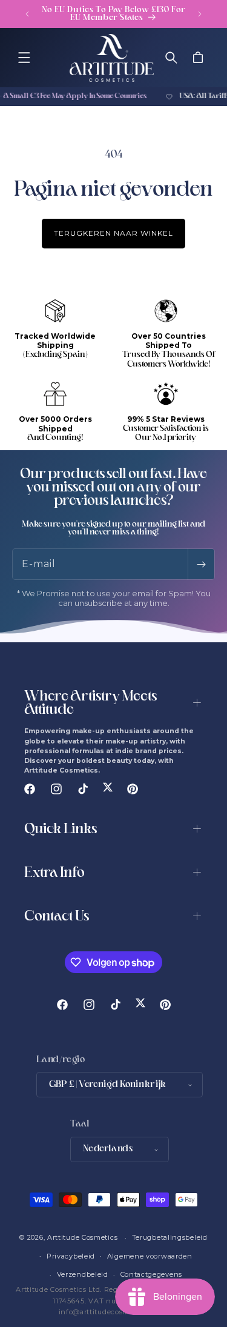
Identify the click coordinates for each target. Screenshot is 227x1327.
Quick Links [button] (60, 830)
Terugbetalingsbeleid (170, 1237)
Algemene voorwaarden (149, 1256)
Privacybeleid (71, 1256)
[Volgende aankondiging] (200, 14)
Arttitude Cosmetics (82, 1237)
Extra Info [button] (54, 873)
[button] (24, 57)
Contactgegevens (151, 1274)
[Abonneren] (201, 564)
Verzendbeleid (82, 1274)
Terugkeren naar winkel (113, 233)
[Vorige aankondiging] (27, 14)
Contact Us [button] (56, 917)
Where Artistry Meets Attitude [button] (90, 703)
